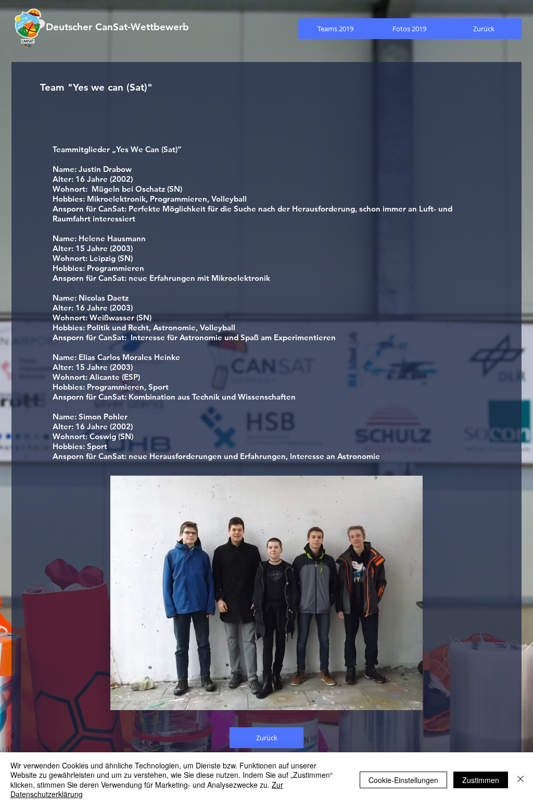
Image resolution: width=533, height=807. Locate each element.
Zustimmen (480, 780)
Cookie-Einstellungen (403, 780)
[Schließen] (520, 780)
